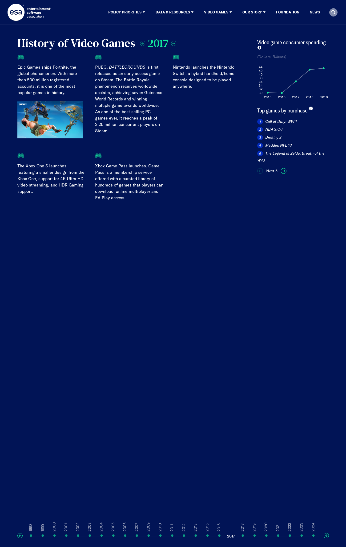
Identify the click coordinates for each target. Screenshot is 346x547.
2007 (136, 527)
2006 (124, 526)
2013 (195, 527)
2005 (113, 526)
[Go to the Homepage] (30, 12)
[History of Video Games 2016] (142, 42)
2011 (171, 527)
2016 (219, 527)
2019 (254, 527)
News (315, 12)
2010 (160, 527)
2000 (54, 526)
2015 (207, 527)
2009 (148, 526)
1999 (42, 527)
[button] (333, 12)
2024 (313, 527)
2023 (301, 527)
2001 (66, 527)
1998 (30, 527)
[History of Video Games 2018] (173, 42)
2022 (289, 527)
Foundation (287, 12)
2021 (277, 527)
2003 (89, 526)
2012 (183, 527)
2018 (242, 527)
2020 (266, 526)
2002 (77, 526)
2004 (101, 526)
